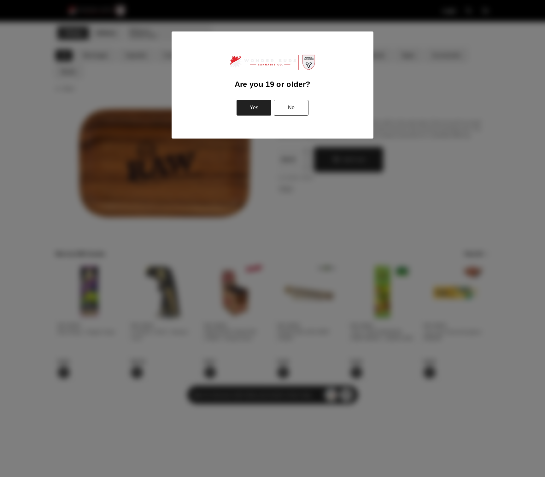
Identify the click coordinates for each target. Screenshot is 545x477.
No (291, 107)
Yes (254, 107)
